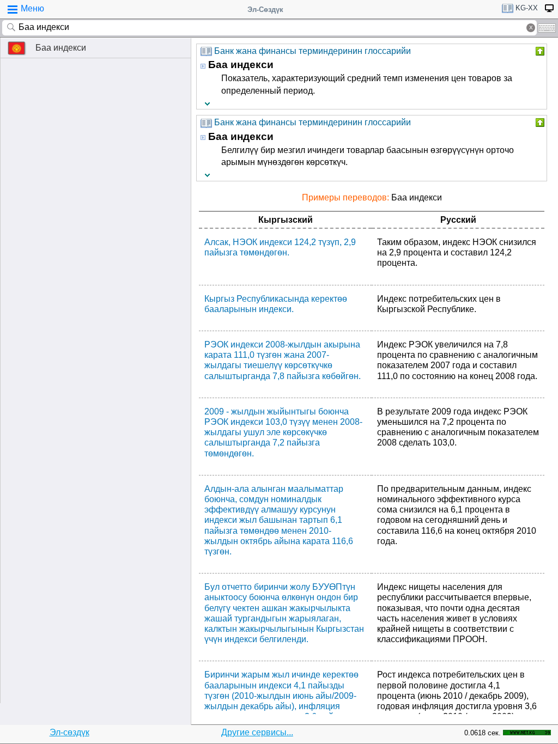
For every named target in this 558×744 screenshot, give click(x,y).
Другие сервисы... (257, 732)
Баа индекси (60, 47)
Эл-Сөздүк (265, 9)
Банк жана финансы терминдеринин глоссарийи (312, 51)
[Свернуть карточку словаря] (538, 51)
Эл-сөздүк (69, 732)
